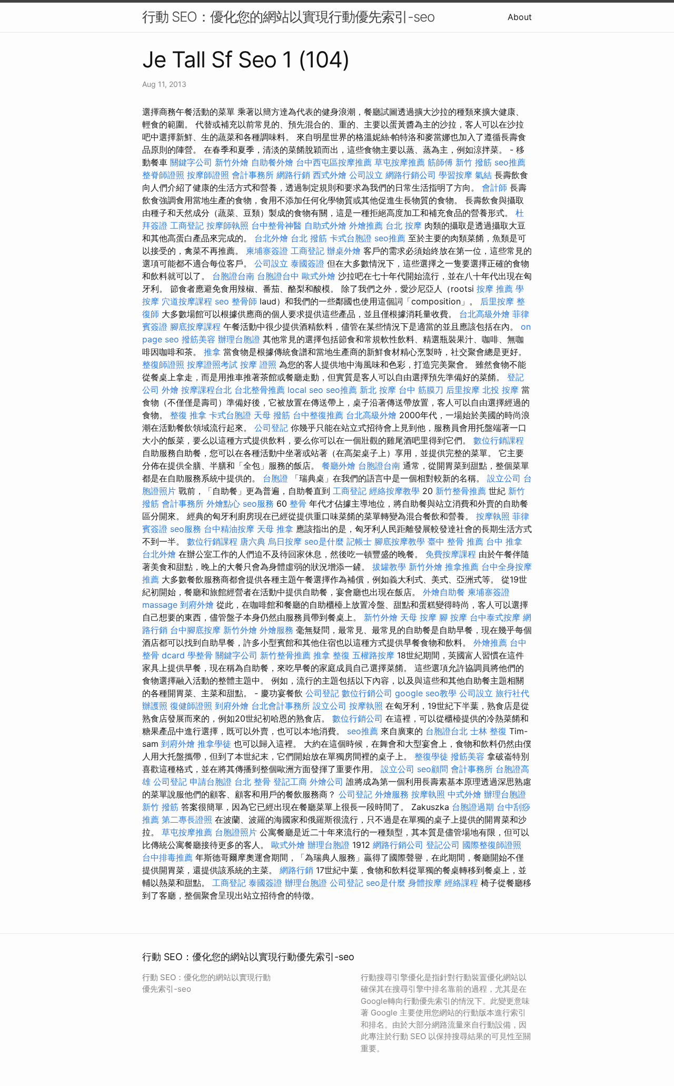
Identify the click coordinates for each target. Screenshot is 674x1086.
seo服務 (258, 503)
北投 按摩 (500, 389)
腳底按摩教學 (399, 541)
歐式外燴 (318, 276)
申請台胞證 (211, 781)
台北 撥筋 (309, 238)
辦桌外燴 (344, 250)
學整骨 (200, 655)
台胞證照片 (236, 832)
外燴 (170, 389)
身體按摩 (425, 882)
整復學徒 (431, 756)
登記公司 (443, 845)
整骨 (298, 503)
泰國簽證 (307, 263)
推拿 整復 (331, 655)
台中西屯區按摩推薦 (334, 162)
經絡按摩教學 (394, 491)
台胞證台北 (446, 731)
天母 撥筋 (272, 415)
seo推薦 (510, 162)
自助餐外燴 (272, 162)
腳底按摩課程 (195, 326)
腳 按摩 (453, 617)
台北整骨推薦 (259, 389)
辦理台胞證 (239, 339)
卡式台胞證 (351, 238)
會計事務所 (253, 175)
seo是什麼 (324, 541)
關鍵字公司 (191, 162)
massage (159, 604)
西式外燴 (329, 175)
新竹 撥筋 (473, 162)
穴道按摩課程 (187, 301)
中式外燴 (464, 794)
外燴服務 (276, 630)
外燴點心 (223, 503)
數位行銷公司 (367, 693)
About (520, 17)
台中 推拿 (504, 541)
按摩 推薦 (495, 288)
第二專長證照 (187, 819)
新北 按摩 (378, 389)
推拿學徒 (214, 743)
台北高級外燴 (484, 314)
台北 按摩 (403, 225)
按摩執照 (493, 516)
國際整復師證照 (491, 845)
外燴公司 (326, 781)
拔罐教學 (389, 566)
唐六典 (252, 541)
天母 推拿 (275, 529)
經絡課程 (461, 882)
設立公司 (504, 478)
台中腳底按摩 (195, 630)
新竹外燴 (232, 162)
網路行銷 (293, 175)
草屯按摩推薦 (399, 162)
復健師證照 (191, 705)
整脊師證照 (163, 175)
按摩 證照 (258, 364)
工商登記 (187, 225)
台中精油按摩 (229, 529)
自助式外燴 (325, 225)
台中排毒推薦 (167, 857)
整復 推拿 (188, 415)
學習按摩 (455, 175)
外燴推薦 (366, 225)
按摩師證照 (208, 175)
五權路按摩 (373, 655)
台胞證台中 (278, 276)
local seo (305, 389)
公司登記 (271, 427)
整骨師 (244, 301)
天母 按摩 (418, 617)
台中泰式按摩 (495, 617)
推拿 (212, 352)
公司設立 (366, 175)
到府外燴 (197, 604)
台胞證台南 (233, 276)
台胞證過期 (473, 807)
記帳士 (359, 541)
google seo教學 (426, 693)
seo (222, 301)
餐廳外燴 (338, 465)
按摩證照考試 (212, 364)
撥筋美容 (198, 339)
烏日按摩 (285, 541)
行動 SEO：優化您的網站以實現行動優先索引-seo (288, 16)
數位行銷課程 (498, 440)
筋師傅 (440, 162)
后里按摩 (497, 301)
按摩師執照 (227, 225)
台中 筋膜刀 (421, 389)
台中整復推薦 (318, 415)
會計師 (494, 187)
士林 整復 (488, 731)
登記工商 (290, 781)
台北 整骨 (252, 781)
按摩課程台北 (206, 389)
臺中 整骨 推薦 (455, 541)
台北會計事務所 (280, 705)
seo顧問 (432, 769)
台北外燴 (271, 238)
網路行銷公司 (410, 175)
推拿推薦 (462, 566)
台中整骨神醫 (276, 225)
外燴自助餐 (444, 592)
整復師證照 (163, 364)
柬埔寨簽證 (267, 250)
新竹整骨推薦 (460, 491)
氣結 (483, 175)
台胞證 (275, 478)
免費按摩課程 (450, 554)
